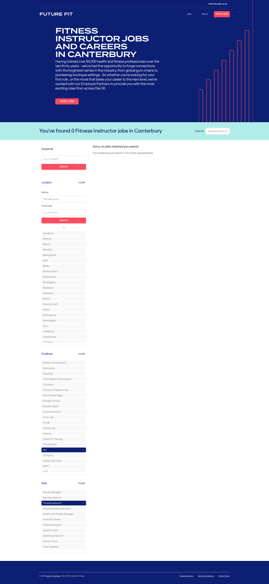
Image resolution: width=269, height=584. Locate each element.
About (205, 14)
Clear (81, 182)
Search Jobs (67, 101)
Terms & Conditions (206, 576)
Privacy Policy (224, 576)
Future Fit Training (52, 576)
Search (64, 166)
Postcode (46, 205)
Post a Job (222, 14)
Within (45, 192)
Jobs (189, 14)
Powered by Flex (186, 576)
